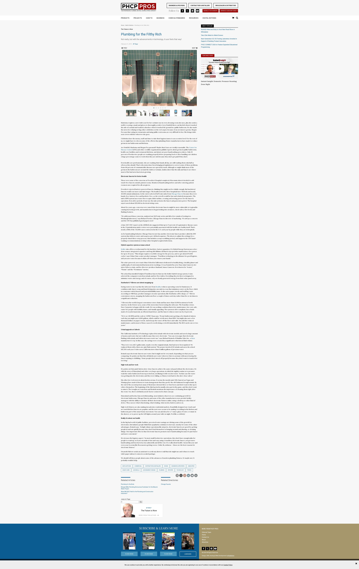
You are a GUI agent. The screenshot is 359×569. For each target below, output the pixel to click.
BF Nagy (135, 44)
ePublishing (230, 555)
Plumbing (161, 470)
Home (122, 25)
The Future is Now (149, 510)
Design (166, 466)
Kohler (123, 249)
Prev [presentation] (125, 48)
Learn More (187, 554)
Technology (180, 470)
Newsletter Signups (210, 10)
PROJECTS (138, 18)
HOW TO (149, 18)
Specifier (170, 470)
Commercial (138, 466)
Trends (189, 470)
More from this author (147, 515)
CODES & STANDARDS (177, 18)
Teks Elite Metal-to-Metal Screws (212, 35)
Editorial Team (206, 532)
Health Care (126, 470)
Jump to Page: (125, 499)
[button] (154, 108)
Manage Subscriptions (228, 10)
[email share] (192, 475)
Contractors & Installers (200, 5)
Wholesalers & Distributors (225, 5)
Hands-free (191, 466)
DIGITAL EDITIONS (209, 18)
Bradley (158, 287)
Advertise (205, 542)
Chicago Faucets (177, 194)
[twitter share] (181, 475)
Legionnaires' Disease (149, 470)
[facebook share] (177, 475)
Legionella (136, 470)
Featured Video (207, 55)
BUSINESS (160, 18)
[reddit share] (184, 475)
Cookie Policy (227, 565)
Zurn (193, 338)
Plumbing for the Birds (127, 484)
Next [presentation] (194, 48)
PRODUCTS (125, 18)
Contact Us (205, 537)
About (204, 540)
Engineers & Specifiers (177, 5)
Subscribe (129, 554)
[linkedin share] (188, 475)
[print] (196, 475)
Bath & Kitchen (129, 25)
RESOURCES (193, 18)
